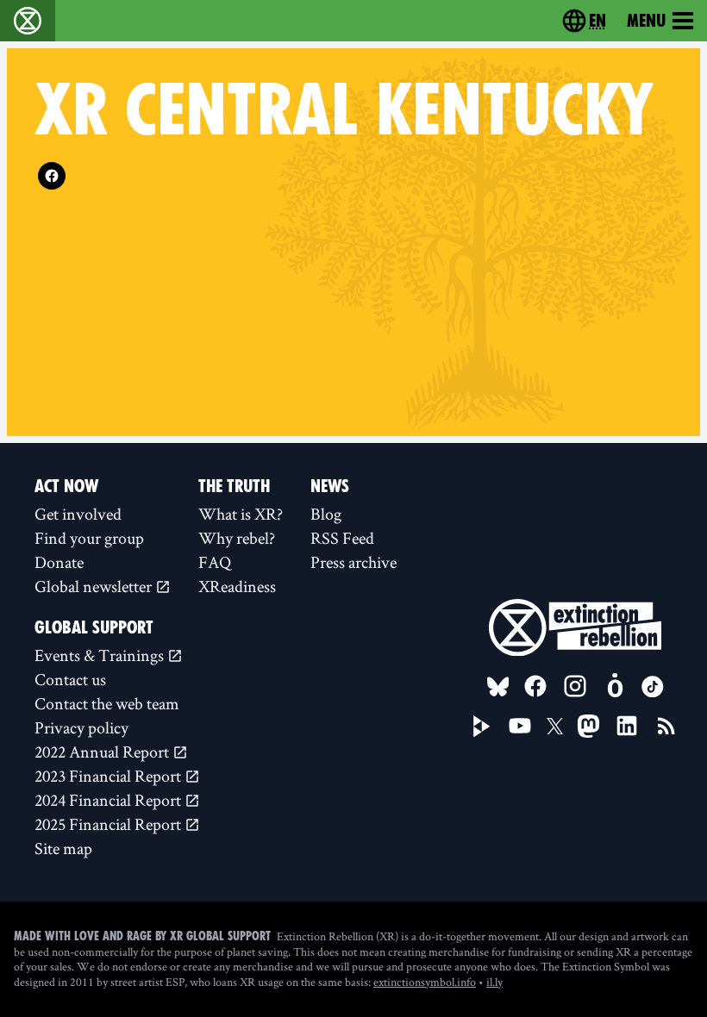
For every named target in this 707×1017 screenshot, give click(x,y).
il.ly (494, 981)
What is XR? (240, 513)
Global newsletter (94, 586)
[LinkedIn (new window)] (627, 726)
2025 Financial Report (109, 824)
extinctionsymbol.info (424, 981)
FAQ (214, 562)
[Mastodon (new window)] (588, 726)
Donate (59, 562)
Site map (63, 848)
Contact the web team (106, 703)
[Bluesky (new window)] (498, 687)
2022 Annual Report (103, 751)
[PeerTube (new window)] (482, 726)
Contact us (70, 679)
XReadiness (237, 586)
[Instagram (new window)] (575, 686)
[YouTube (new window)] (520, 726)
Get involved (78, 513)
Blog (325, 513)
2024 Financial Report (109, 800)
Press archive (353, 562)
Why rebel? (236, 538)
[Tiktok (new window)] (653, 687)
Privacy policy (81, 727)
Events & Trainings (100, 655)
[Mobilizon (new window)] (615, 686)
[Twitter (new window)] (555, 726)
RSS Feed (342, 538)
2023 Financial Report (109, 775)
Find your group (89, 538)
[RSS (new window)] (666, 726)
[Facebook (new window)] (52, 176)
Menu (646, 20)
